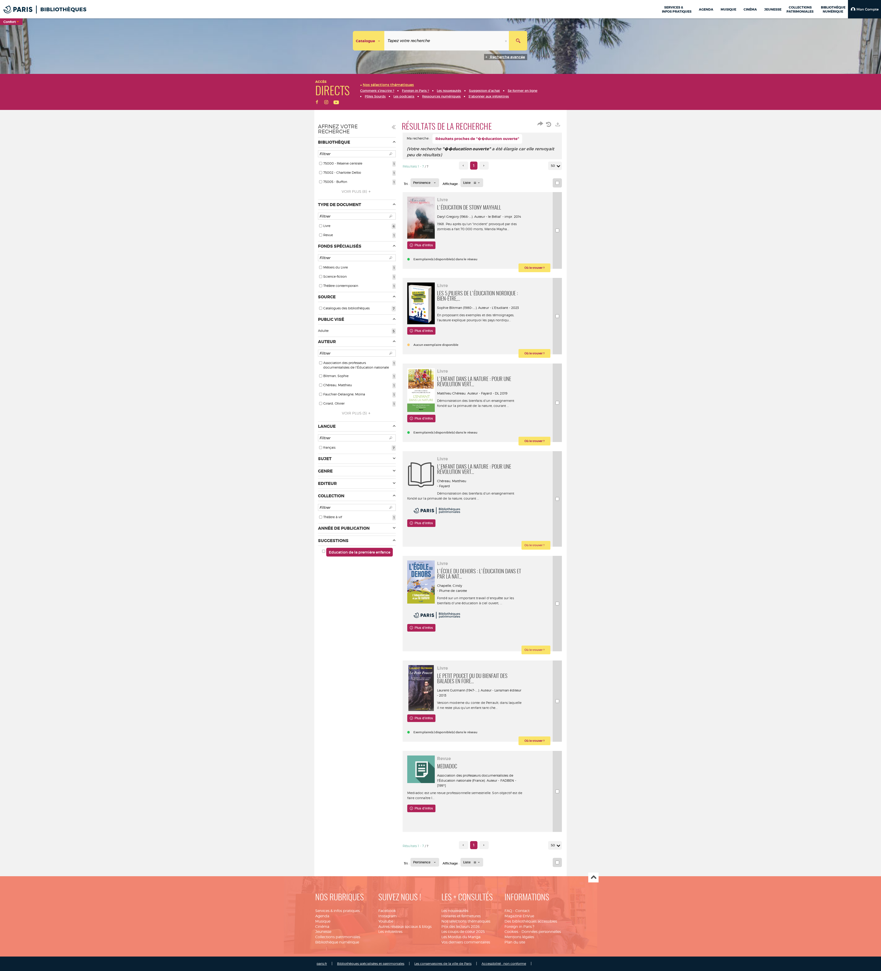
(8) (355, 191)
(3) (355, 413)
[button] (864, 9)
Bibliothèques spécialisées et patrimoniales (370, 963)
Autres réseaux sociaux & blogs (405, 926)
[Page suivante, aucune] (484, 166)
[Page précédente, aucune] (463, 166)
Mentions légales (519, 937)
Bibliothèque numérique (337, 942)
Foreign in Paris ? (519, 926)
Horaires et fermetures (461, 916)
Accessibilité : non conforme (504, 963)
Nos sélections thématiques (465, 921)
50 (553, 166)
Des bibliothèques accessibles (531, 921)
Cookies (511, 931)
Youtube (385, 921)
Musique (322, 921)
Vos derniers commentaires (465, 942)
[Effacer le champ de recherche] (506, 40)
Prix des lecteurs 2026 (460, 926)
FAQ (508, 911)
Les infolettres (390, 931)
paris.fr (322, 963)
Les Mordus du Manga (460, 937)
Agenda (322, 916)
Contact (522, 911)
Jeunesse (323, 931)
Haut (593, 877)
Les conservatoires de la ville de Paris (442, 963)
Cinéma (322, 926)
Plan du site (515, 942)
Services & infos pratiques (337, 911)
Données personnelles (541, 931)
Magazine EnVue (519, 916)
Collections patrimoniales (337, 937)
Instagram (387, 916)
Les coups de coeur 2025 (463, 931)
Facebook (387, 911)
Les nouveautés (454, 911)
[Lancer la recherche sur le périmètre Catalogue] (518, 40)
